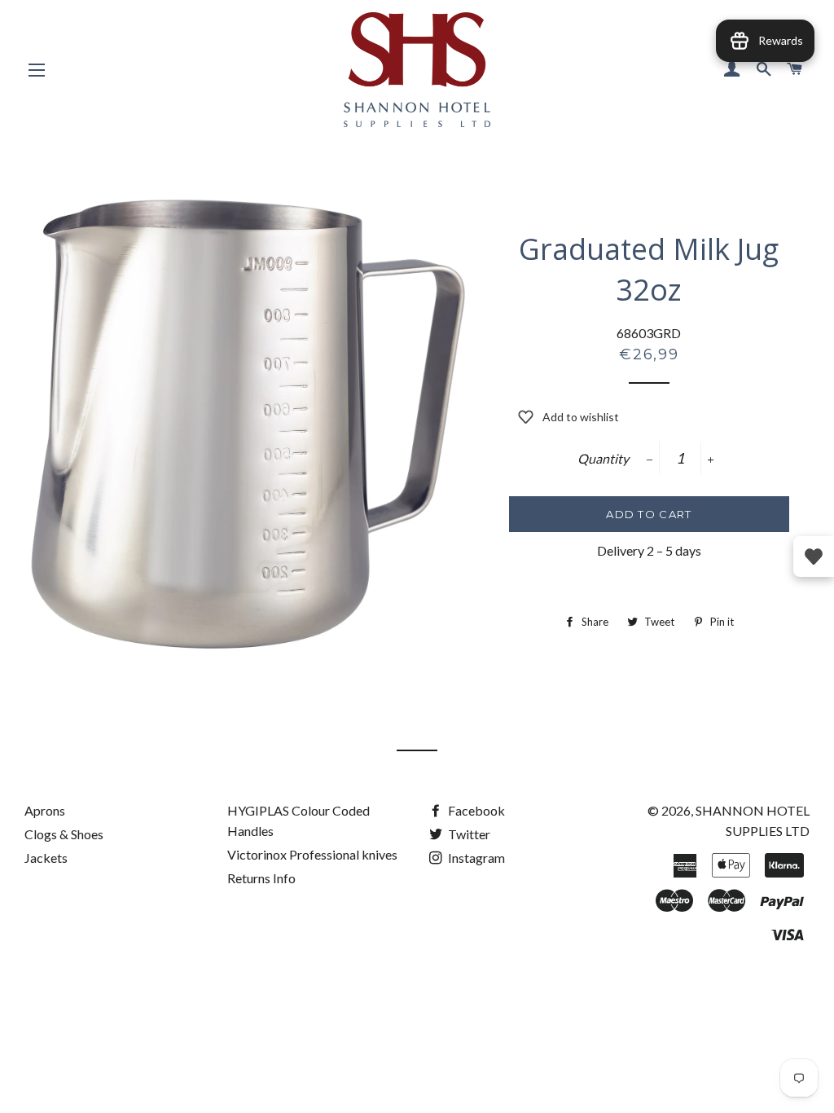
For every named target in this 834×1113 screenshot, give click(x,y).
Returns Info (261, 878)
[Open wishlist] (813, 556)
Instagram (475, 857)
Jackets (46, 857)
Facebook (475, 810)
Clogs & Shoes (63, 834)
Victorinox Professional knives (312, 854)
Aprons (44, 810)
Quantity (603, 458)
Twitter (468, 834)
